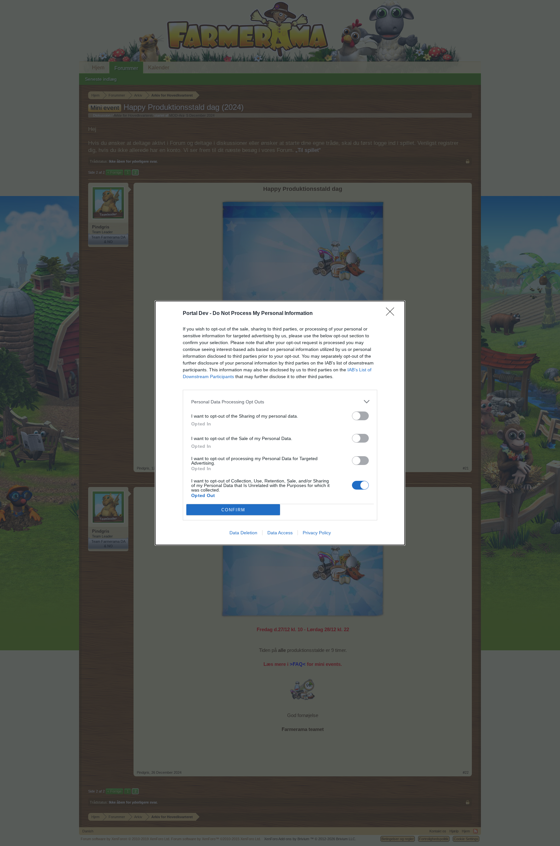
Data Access (280, 532)
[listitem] (280, 401)
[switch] (360, 415)
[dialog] (280, 423)
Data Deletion (243, 532)
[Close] (392, 313)
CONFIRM (233, 509)
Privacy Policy (317, 532)
